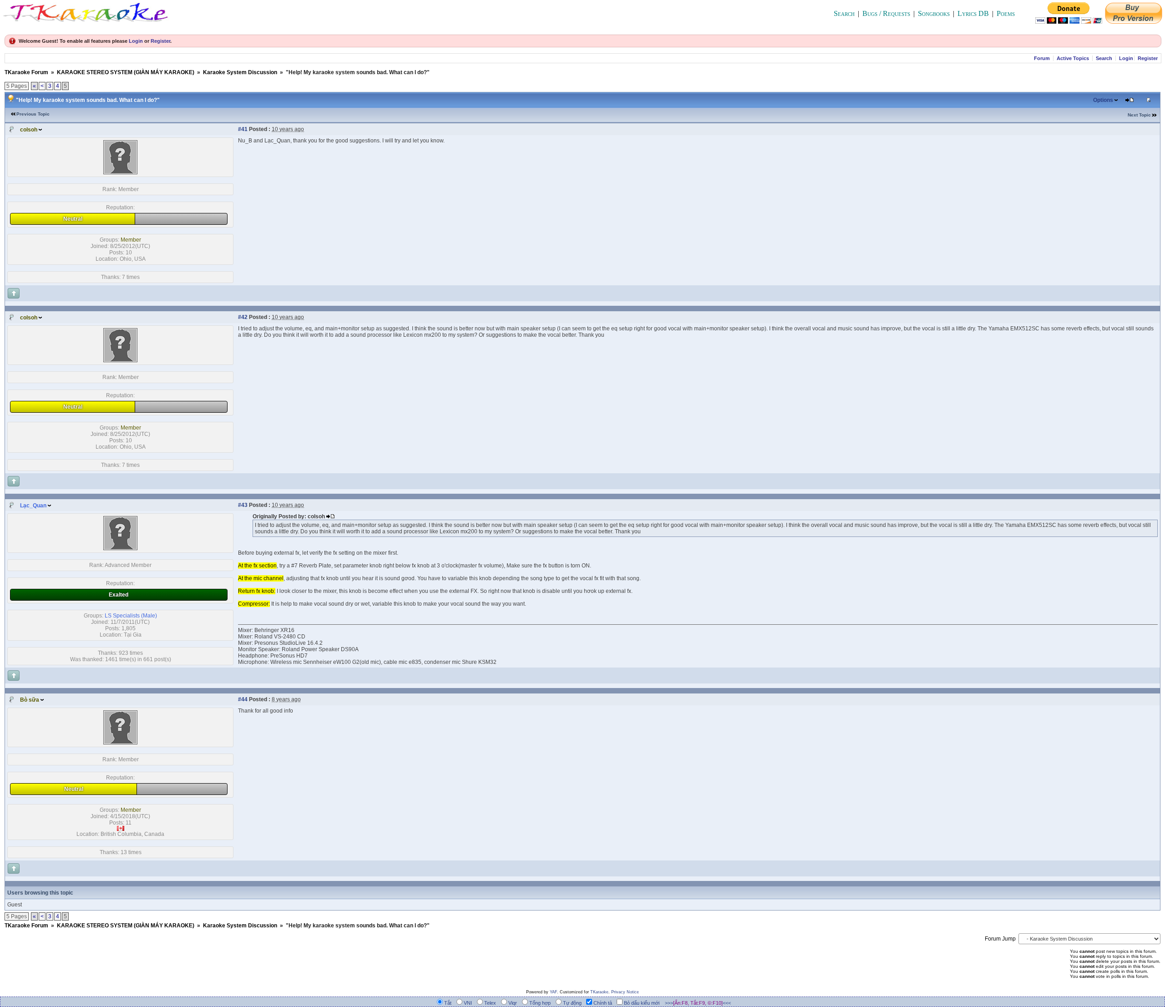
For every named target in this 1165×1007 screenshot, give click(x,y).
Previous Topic (33, 113)
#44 (243, 699)
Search (844, 13)
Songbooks (934, 13)
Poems (1006, 13)
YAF (553, 992)
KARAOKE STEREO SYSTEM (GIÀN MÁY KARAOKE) (125, 72)
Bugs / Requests (886, 13)
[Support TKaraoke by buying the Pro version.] (1133, 21)
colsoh (28, 130)
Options (1103, 100)
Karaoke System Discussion (240, 72)
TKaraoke (599, 992)
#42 (243, 317)
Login (136, 41)
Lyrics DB (973, 13)
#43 (243, 505)
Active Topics (1073, 58)
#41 (243, 129)
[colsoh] (120, 172)
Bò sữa (29, 700)
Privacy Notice (625, 992)
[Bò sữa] (120, 742)
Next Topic (1139, 114)
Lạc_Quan (33, 505)
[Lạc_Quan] (120, 548)
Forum (1042, 58)
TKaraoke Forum (26, 72)
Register (160, 41)
